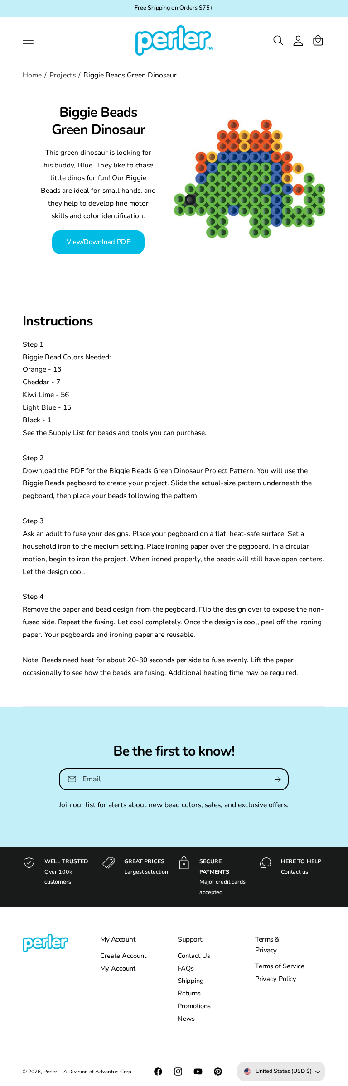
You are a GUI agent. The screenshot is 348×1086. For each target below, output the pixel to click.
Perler (50, 1071)
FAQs (186, 968)
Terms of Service (279, 966)
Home (32, 75)
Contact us (294, 871)
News (186, 1018)
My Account (117, 968)
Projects (62, 75)
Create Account (123, 955)
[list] (174, 876)
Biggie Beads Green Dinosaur (130, 75)
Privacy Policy (275, 978)
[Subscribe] (278, 779)
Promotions (194, 1005)
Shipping (191, 980)
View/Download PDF (98, 241)
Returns (189, 993)
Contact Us (194, 955)
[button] (28, 40)
